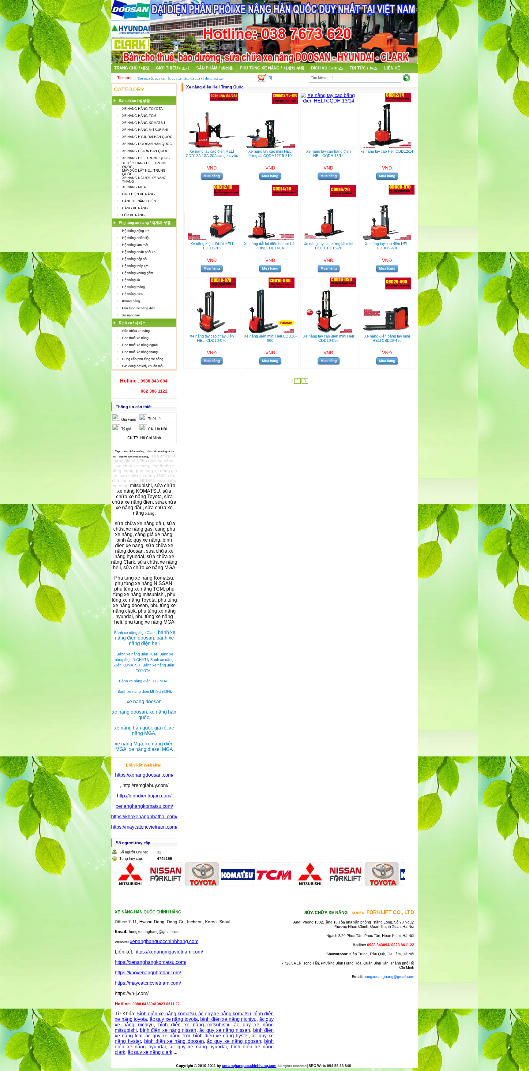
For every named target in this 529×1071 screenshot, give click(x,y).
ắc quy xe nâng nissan (224, 1030)
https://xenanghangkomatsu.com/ (150, 962)
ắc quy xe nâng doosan (234, 1041)
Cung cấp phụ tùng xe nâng (142, 359)
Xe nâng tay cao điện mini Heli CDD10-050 (328, 338)
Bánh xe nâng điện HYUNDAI (143, 681)
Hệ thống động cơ (135, 231)
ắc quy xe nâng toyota (174, 1019)
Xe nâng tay (131, 315)
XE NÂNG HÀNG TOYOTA (142, 108)
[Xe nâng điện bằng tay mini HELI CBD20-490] (387, 331)
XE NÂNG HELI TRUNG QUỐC (146, 158)
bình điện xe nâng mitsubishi (193, 1024)
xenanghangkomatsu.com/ (144, 806)
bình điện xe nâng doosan (174, 1041)
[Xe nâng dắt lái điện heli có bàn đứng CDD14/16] (270, 238)
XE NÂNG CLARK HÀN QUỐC (145, 151)
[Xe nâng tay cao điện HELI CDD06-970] (387, 238)
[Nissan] (143, 884)
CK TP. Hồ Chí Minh (144, 438)
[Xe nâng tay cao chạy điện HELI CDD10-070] (211, 331)
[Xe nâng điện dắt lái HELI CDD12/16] (211, 238)
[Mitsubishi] (286, 884)
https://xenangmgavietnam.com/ (168, 951)
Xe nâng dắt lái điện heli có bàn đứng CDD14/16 (270, 246)
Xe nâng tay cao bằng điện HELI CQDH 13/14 (328, 153)
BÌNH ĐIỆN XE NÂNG (138, 194)
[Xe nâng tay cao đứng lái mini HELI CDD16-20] (328, 238)
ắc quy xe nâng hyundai (198, 1046)
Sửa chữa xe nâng (136, 331)
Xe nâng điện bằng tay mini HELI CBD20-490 (387, 338)
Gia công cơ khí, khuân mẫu (143, 366)
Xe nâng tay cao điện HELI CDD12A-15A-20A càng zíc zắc (212, 153)
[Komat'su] (215, 884)
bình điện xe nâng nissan (168, 1030)
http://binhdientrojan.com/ (144, 795)
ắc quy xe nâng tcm (167, 1035)
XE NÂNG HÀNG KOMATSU (143, 123)
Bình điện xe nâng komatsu (166, 1013)
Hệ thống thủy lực (135, 266)
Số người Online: (133, 852)
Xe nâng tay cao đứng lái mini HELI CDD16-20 (328, 246)
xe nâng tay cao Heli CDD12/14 (387, 151)
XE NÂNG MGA (134, 187)
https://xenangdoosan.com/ (144, 775)
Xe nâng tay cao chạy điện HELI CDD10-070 (212, 338)
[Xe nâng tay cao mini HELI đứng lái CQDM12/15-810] (270, 146)
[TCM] (251, 884)
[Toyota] (179, 884)
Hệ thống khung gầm (137, 273)
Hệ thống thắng (133, 287)
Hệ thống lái (131, 280)
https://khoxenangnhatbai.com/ (144, 816)
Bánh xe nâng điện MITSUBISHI (144, 691)
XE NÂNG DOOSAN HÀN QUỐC (147, 144)
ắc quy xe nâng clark (150, 1052)
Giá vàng (128, 419)
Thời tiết (155, 419)
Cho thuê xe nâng (135, 338)
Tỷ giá (126, 429)
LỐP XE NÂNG (133, 215)
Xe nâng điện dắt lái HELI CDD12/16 (211, 246)
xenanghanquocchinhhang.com (164, 941)
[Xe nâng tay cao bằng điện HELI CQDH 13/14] (329, 100)
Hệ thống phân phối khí (139, 252)
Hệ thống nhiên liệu (136, 238)
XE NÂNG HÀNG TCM (139, 116)
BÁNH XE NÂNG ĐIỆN (139, 201)
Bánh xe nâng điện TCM (137, 654)
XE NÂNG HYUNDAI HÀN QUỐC (147, 137)
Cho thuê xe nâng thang (140, 352)
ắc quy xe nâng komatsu (224, 1013)
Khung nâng (131, 301)
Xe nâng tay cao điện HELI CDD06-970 (387, 246)
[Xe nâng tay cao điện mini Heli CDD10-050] (328, 331)
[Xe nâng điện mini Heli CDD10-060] (270, 331)
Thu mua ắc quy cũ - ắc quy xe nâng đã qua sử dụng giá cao (180, 78)
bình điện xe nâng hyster (221, 1035)
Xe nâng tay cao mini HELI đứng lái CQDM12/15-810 (270, 153)
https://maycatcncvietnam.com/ (144, 827)
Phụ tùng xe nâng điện (138, 308)
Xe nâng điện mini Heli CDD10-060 (270, 338)
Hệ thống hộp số (134, 259)
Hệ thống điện (132, 294)
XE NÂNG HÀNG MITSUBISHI (145, 130)
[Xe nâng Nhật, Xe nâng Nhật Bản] (264, 61)
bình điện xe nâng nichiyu (228, 1019)
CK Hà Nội (157, 429)
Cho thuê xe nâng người (140, 345)
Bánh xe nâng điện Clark (135, 633)
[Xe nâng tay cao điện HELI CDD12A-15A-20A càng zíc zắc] (211, 146)
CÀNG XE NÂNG (135, 208)
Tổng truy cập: (131, 858)
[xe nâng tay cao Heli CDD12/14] (387, 146)
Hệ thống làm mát (135, 245)
